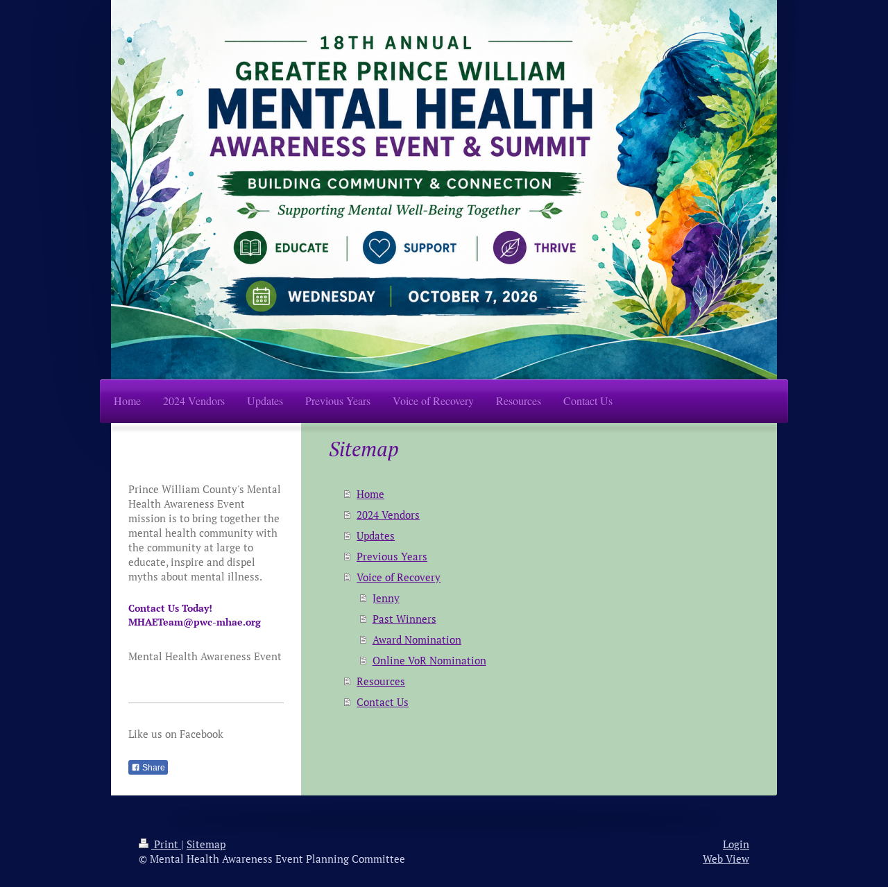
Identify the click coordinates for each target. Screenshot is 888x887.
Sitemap (206, 844)
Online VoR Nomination (429, 660)
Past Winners (404, 619)
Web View (726, 859)
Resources (381, 681)
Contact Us (383, 702)
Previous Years (392, 556)
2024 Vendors (388, 515)
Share (152, 768)
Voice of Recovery (399, 577)
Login (736, 844)
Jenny (386, 598)
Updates (376, 535)
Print (166, 844)
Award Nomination (417, 639)
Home (370, 494)
